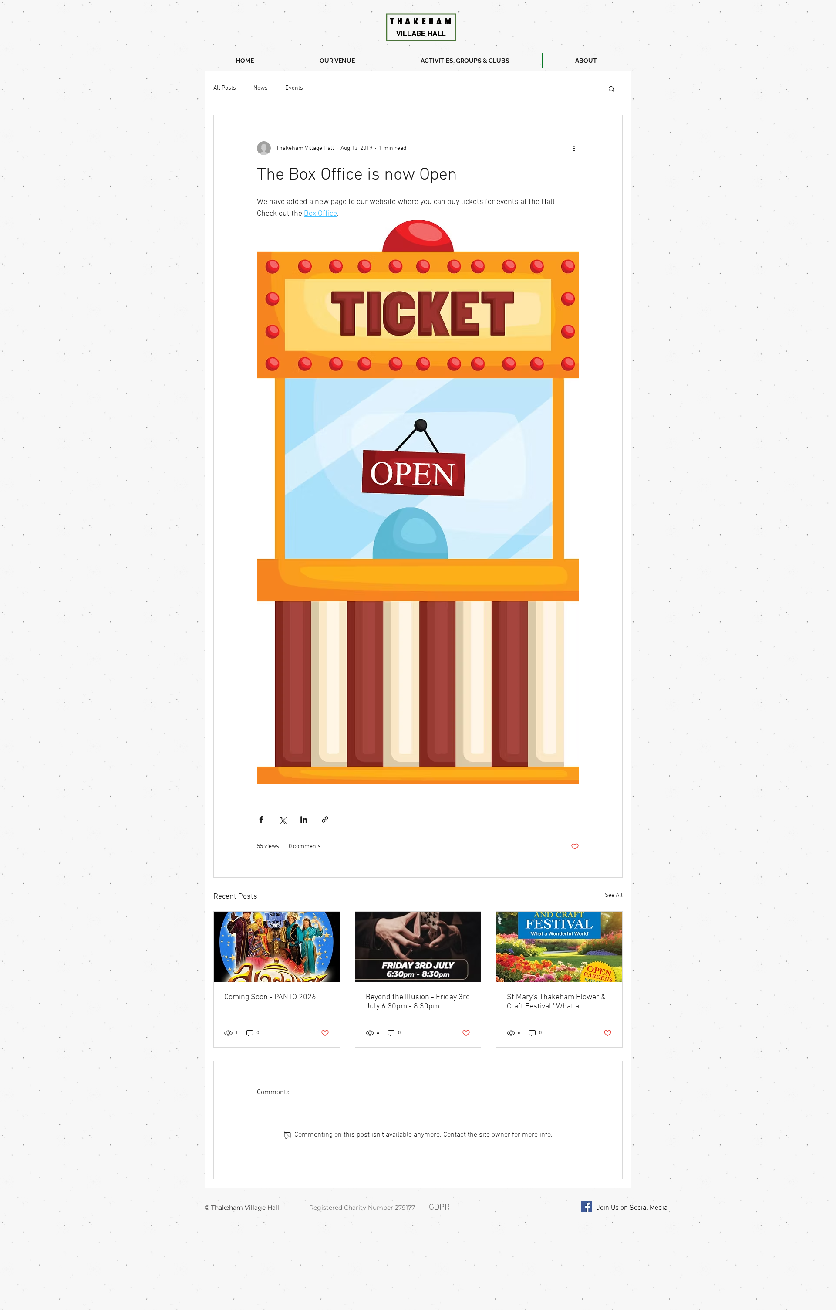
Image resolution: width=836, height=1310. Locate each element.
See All (614, 895)
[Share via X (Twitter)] (282, 819)
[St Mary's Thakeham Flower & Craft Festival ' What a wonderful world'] (559, 947)
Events (294, 88)
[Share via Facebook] (261, 819)
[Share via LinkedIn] (304, 819)
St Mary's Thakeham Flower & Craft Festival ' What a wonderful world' (556, 1002)
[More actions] (574, 148)
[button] (611, 88)
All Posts (224, 88)
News (260, 88)
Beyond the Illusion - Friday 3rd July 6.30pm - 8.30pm (418, 1002)
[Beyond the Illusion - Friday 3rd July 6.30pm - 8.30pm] (418, 947)
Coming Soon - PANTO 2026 (270, 997)
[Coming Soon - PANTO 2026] (277, 947)
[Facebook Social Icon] (586, 1206)
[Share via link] (325, 819)
